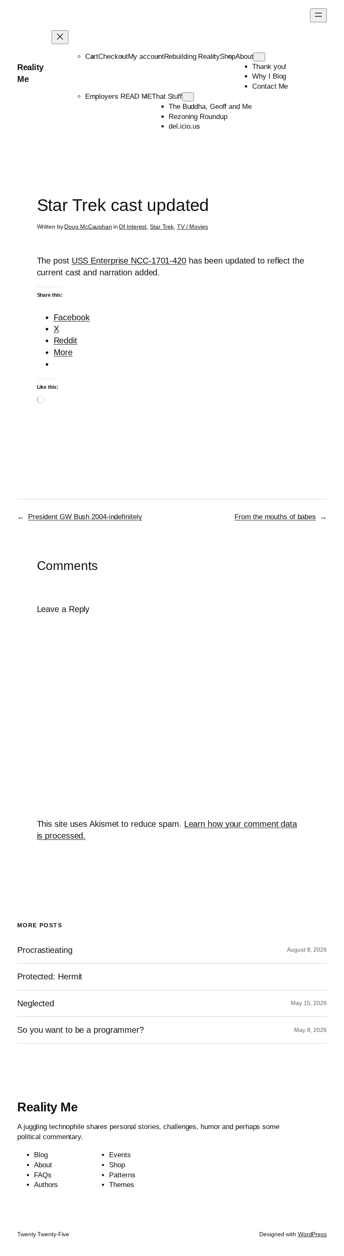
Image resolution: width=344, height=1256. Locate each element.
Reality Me (47, 1107)
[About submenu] (259, 57)
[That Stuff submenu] (188, 96)
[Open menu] (318, 15)
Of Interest (132, 226)
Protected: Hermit (49, 976)
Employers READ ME (118, 96)
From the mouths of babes (275, 517)
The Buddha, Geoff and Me (210, 107)
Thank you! (269, 67)
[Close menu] (60, 37)
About (244, 57)
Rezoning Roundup (198, 117)
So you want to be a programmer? (80, 1029)
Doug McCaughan (88, 226)
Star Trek (162, 226)
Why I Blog (269, 76)
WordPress (312, 1234)
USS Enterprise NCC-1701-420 (129, 260)
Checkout (113, 57)
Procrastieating (45, 950)
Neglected (35, 1003)
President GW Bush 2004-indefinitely (85, 517)
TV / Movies (192, 226)
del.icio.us (184, 126)
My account (146, 57)
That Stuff (167, 96)
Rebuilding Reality (192, 57)
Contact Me (270, 86)
